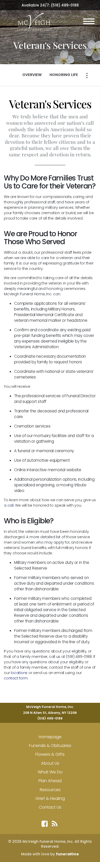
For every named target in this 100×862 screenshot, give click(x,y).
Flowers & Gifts (50, 754)
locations (19, 672)
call (10, 505)
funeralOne (67, 854)
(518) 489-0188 (65, 5)
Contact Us (50, 807)
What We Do (50, 772)
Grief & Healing (50, 798)
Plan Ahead (50, 781)
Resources (50, 790)
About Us (50, 763)
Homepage (50, 737)
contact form (15, 678)
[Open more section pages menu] (87, 75)
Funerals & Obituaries (50, 746)
